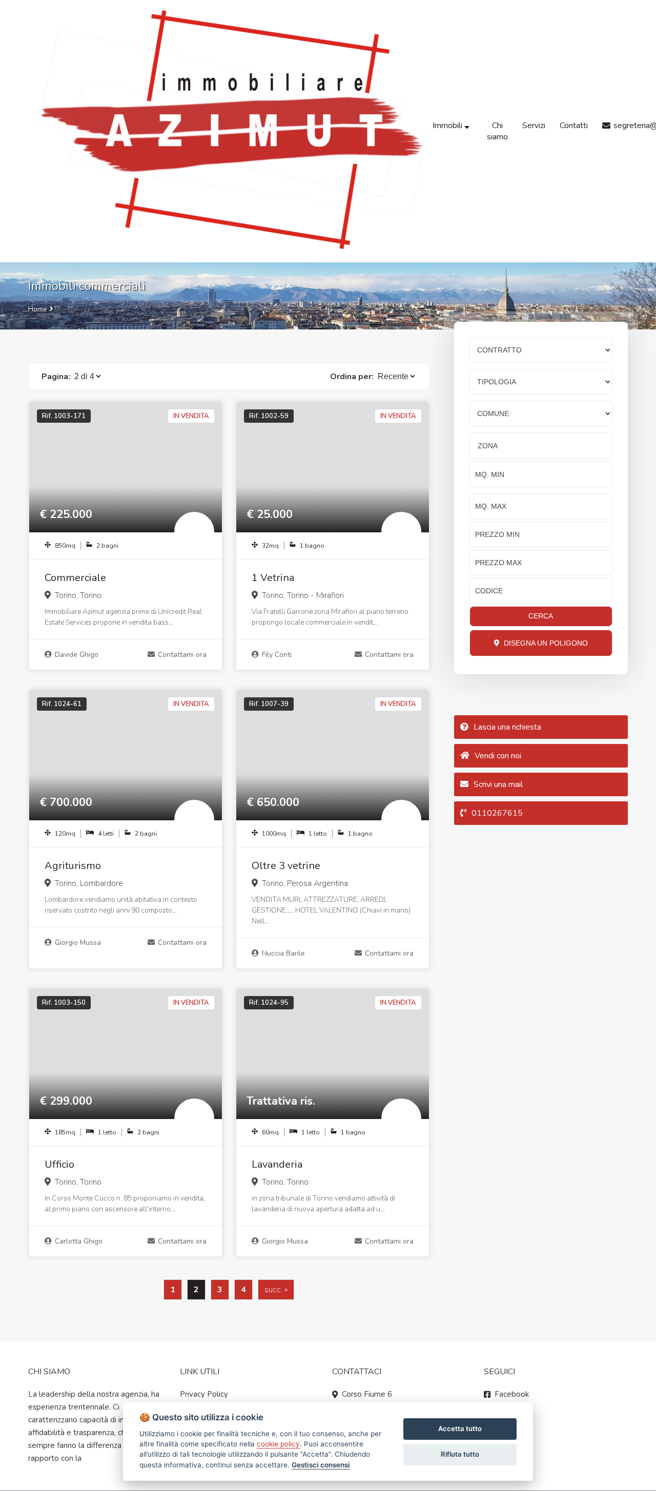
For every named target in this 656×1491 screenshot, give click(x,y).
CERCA (540, 616)
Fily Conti (277, 654)
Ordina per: (352, 376)
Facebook (512, 1394)
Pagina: (56, 376)
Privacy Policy (204, 1394)
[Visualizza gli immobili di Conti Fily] (401, 532)
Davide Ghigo (76, 654)
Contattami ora (182, 654)
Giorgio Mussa (78, 942)
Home (37, 309)
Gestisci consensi (321, 1465)
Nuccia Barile (283, 953)
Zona (488, 446)
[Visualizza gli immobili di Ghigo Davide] (194, 532)
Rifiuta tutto (460, 1454)
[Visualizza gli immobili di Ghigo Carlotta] (194, 1118)
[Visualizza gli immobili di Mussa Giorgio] (194, 820)
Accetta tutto (460, 1428)
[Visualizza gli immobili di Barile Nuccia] (401, 820)
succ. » (276, 1289)
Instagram (512, 1407)
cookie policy (278, 1444)
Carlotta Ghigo (78, 1241)
